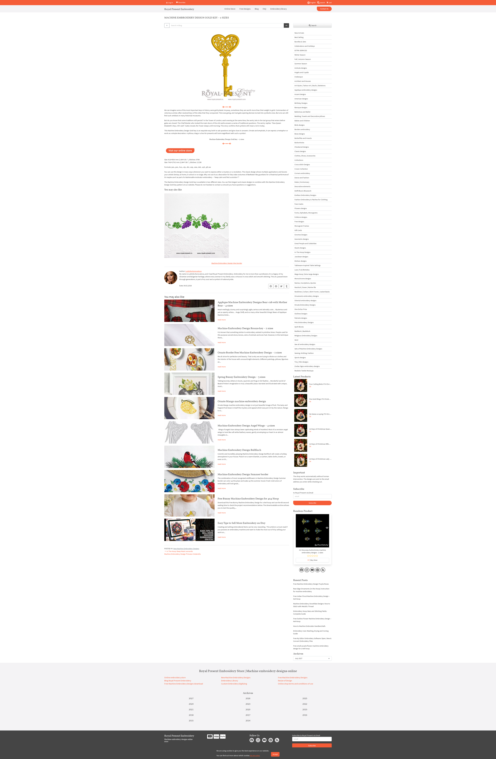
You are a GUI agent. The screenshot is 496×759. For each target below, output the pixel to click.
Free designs (299, 221)
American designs (301, 99)
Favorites (181, 2)
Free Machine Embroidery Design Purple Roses (311, 584)
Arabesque (299, 77)
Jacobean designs (301, 256)
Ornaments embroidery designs (307, 296)
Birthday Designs (301, 103)
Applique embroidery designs (306, 90)
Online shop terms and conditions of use (295, 683)
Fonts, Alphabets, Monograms (306, 213)
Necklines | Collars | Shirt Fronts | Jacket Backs (312, 292)
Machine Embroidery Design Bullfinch (239, 449)
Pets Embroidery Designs (304, 322)
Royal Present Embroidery (179, 9)
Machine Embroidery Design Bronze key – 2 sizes (245, 328)
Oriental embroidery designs (305, 300)
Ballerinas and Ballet (302, 112)
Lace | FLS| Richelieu (302, 270)
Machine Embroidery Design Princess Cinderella (182, 554)
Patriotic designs (301, 318)
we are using (254, 755)
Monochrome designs (303, 278)
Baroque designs (301, 107)
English (313, 2)
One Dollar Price (301, 309)
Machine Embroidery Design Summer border (243, 474)
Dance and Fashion (302, 177)
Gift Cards (298, 230)
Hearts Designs (300, 248)
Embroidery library (278, 8)
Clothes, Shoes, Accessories (305, 156)
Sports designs (300, 357)
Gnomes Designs (301, 235)
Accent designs (300, 94)
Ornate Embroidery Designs (305, 305)
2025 (305, 698)
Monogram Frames (302, 226)
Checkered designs (302, 147)
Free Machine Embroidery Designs (292, 677)
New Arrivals (299, 33)
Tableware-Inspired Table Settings (308, 265)
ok (286, 25)
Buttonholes (299, 142)
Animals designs (301, 68)
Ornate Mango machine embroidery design (242, 401)
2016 (305, 714)
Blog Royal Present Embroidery (177, 680)
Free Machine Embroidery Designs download (183, 683)
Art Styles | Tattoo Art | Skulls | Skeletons (310, 85)
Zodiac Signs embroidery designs (307, 366)
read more (222, 320)
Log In (170, 2)
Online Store (229, 8)
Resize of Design (285, 680)
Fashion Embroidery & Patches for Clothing (311, 199)
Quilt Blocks (299, 327)
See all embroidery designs (305, 344)
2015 (191, 720)
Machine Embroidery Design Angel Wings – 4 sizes (246, 425)
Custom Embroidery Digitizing (234, 683)
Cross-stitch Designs (302, 164)
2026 (248, 698)
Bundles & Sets (300, 42)
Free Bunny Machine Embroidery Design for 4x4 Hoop (248, 498)
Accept (275, 754)
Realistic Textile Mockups (304, 371)
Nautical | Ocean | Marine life (305, 287)
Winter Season (300, 55)
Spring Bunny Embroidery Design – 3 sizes (241, 376)
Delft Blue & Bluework (303, 191)
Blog (257, 8)
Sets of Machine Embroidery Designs (308, 349)
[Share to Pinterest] (270, 286)
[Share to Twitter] (281, 286)
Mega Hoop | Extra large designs (307, 274)
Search (313, 25)
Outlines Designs (301, 313)
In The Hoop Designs (302, 252)
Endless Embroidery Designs (305, 195)
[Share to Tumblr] (286, 286)
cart (330, 2)
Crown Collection (301, 169)
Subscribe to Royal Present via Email (306, 735)
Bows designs (300, 134)
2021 (191, 709)
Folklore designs (301, 217)
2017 (248, 714)
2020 (248, 709)
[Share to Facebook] (276, 286)
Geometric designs (302, 239)
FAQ (264, 8)
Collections (299, 160)
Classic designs (300, 151)
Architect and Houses (303, 81)
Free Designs (245, 8)
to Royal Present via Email (303, 493)
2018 (191, 714)
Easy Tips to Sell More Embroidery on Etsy (241, 522)
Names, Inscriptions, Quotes (305, 283)
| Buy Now (312, 560)
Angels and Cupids (302, 72)
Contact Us (324, 9)
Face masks (299, 204)
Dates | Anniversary (302, 182)
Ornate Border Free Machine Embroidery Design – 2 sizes (250, 352)
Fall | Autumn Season (303, 59)
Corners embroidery (302, 173)
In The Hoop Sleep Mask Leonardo (179, 551)
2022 (305, 703)
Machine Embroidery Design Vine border (226, 263)
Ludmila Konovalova (193, 271)
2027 (191, 698)
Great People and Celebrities (305, 243)
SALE (296, 340)
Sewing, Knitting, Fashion (304, 353)
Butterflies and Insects (303, 138)
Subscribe (312, 503)
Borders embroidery (302, 129)
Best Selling (299, 37)
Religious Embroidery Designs (306, 335)
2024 (191, 703)
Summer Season (301, 63)
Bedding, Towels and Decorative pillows (310, 116)
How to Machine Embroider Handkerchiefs (309, 626)
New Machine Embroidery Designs (186, 548)
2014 (248, 720)
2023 (248, 703)
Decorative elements (302, 186)
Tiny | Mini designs (301, 362)
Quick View (312, 532)
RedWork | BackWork (302, 331)
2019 (305, 709)
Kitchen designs (301, 261)
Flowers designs (301, 208)
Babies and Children (302, 120)
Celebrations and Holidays (305, 46)
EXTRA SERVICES (301, 50)
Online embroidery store (175, 677)
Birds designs (300, 125)
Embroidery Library (229, 680)
